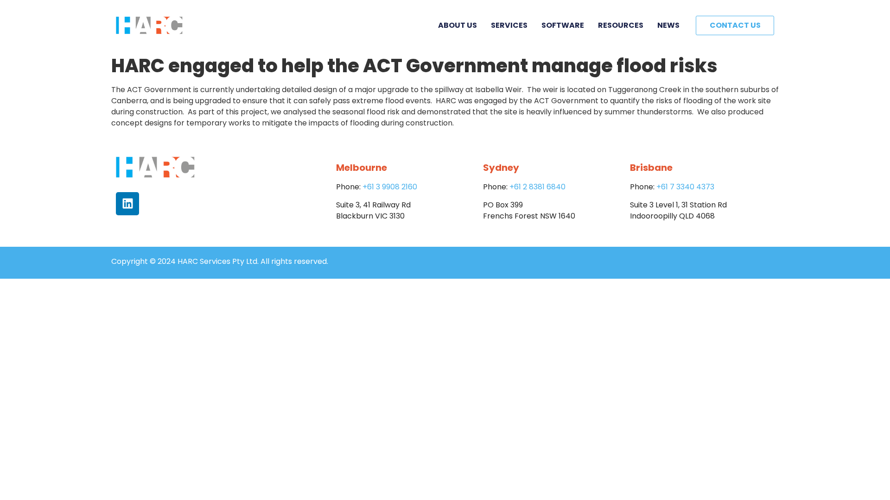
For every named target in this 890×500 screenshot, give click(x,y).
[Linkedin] (127, 203)
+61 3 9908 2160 (389, 186)
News (668, 25)
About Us (457, 25)
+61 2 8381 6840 (537, 186)
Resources (620, 25)
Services (509, 25)
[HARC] (149, 25)
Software (562, 25)
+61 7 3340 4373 (685, 186)
